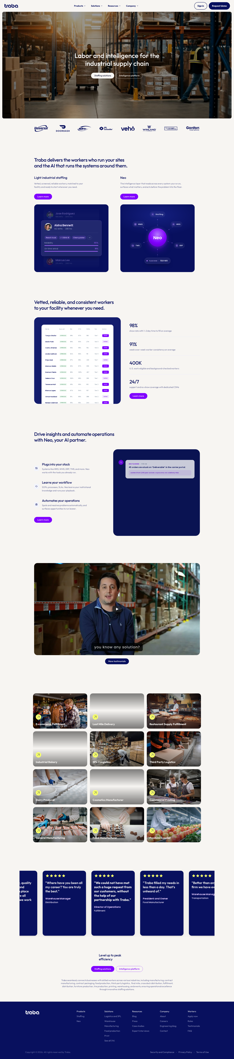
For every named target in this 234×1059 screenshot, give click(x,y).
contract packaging (85, 983)
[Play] (117, 609)
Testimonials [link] (194, 1026)
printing (112, 986)
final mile (135, 983)
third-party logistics (120, 983)
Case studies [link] (138, 1026)
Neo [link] (79, 1021)
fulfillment (168, 983)
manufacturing (157, 980)
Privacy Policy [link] (185, 1052)
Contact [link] (164, 1030)
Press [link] (134, 1021)
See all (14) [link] (109, 1040)
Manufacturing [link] (111, 1026)
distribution (67, 986)
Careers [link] (164, 1021)
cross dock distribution (151, 983)
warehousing (123, 986)
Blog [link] (134, 1016)
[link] (60, 711)
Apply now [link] (193, 1016)
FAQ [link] (190, 1030)
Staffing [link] (80, 1016)
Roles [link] (190, 1021)
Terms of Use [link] (202, 1052)
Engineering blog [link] (168, 1026)
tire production (100, 986)
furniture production (83, 986)
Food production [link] (112, 1030)
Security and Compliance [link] (162, 1052)
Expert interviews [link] (140, 1030)
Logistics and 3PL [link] (112, 1016)
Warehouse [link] (109, 1021)
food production (102, 983)
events (137, 986)
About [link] (163, 1016)
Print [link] (106, 1035)
